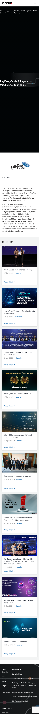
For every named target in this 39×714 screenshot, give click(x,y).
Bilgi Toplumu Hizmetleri (20, 701)
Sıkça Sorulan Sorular (4, 679)
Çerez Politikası (17, 674)
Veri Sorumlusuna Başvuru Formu (22, 692)
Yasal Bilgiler (16, 669)
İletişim (4, 686)
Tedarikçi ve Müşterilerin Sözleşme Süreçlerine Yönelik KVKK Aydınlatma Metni (24, 685)
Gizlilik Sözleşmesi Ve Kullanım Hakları (24, 696)
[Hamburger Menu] (35, 3)
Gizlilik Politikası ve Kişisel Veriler (22, 678)
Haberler (9, 12)
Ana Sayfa (2, 12)
